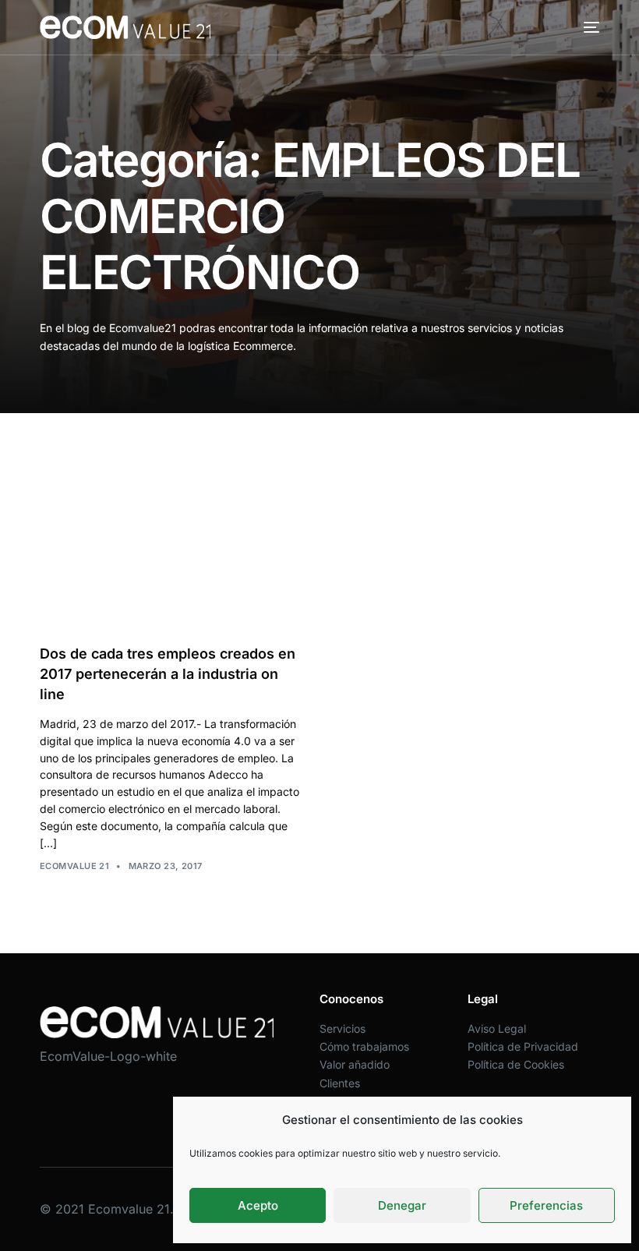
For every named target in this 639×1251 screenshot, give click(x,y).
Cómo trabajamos (364, 1046)
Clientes (340, 1083)
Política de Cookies (516, 1064)
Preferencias (546, 1205)
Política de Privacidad (523, 1046)
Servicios (342, 1028)
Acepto (258, 1205)
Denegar (402, 1205)
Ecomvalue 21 (74, 866)
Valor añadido (355, 1064)
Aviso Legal (497, 1028)
